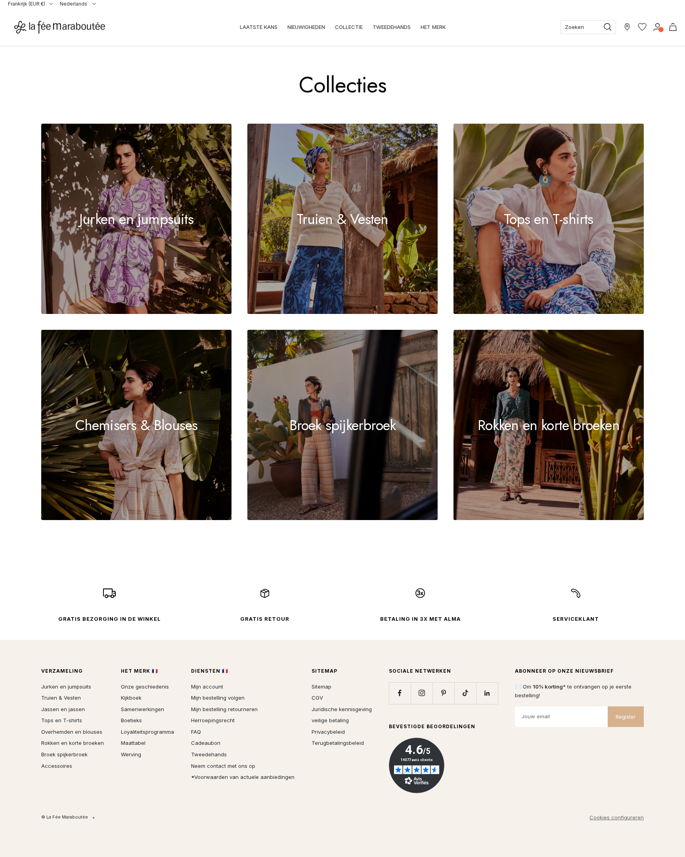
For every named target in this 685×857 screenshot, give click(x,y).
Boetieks (131, 720)
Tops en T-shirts (61, 720)
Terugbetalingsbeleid (338, 743)
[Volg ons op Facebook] (400, 693)
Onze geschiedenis (145, 686)
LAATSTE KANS (258, 27)
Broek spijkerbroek (64, 754)
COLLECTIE (349, 27)
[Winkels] (627, 27)
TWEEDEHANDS (392, 27)
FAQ (196, 732)
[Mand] (673, 27)
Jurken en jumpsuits (66, 686)
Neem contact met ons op (223, 766)
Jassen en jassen (63, 709)
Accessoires (56, 766)
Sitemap (321, 686)
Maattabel (133, 743)
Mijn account (207, 686)
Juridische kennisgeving (342, 709)
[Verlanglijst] (642, 27)
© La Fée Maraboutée (64, 817)
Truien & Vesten (61, 697)
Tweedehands (209, 754)
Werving (131, 754)
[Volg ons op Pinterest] (443, 693)
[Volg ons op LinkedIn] (487, 693)
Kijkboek (131, 697)
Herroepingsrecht (213, 720)
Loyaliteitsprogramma (147, 732)
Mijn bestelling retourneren (224, 709)
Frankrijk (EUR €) (26, 4)
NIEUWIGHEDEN (306, 27)
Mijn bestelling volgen (218, 697)
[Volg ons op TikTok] (465, 693)
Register (626, 717)
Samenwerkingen (142, 709)
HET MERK (433, 27)
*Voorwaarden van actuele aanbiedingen (243, 777)
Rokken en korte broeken (72, 743)
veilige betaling (330, 720)
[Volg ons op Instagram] (421, 693)
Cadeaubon (205, 743)
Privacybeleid (328, 732)
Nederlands (74, 4)
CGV (317, 697)
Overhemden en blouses (71, 732)
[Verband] (657, 27)
